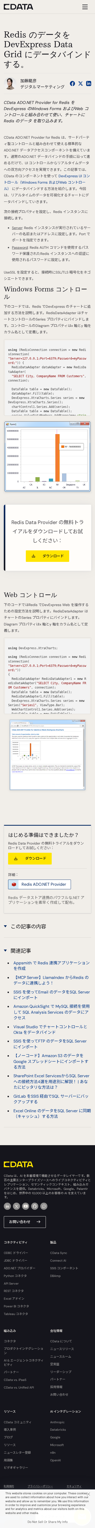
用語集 (8, 1460)
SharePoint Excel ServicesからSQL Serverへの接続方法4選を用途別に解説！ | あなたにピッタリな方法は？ (51, 1081)
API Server (11, 1284)
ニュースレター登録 (17, 1453)
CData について (61, 1341)
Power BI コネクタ (16, 1306)
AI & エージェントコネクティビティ (24, 1362)
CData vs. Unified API (19, 1387)
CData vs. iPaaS (15, 1380)
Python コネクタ (15, 1276)
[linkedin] (7, 1206)
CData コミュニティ (18, 1422)
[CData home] (22, 7)
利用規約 (9, 1486)
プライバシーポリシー (40, 1486)
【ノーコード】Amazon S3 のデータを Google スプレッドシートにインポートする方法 (50, 1061)
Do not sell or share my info (48, 1522)
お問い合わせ (19, 1221)
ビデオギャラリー (16, 1468)
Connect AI (58, 1261)
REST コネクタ (14, 1291)
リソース (10, 1445)
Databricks (58, 1430)
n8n (52, 1453)
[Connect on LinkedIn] (88, 83)
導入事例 (10, 1430)
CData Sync (58, 1253)
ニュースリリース (62, 1349)
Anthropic (57, 1422)
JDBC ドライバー (15, 1261)
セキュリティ (74, 1486)
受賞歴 (54, 1364)
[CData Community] (43, 1206)
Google (55, 1437)
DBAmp (55, 1276)
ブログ (8, 1437)
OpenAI (55, 1460)
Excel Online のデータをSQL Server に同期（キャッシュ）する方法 (52, 1113)
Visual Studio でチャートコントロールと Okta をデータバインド (50, 1029)
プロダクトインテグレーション (23, 1351)
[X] (16, 1206)
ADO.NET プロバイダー (19, 1268)
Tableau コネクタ (16, 1314)
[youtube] (25, 1206)
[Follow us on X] (80, 83)
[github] (34, 1206)
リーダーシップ (60, 1372)
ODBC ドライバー (16, 1253)
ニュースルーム (60, 1357)
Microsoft (57, 1445)
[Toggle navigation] (84, 7)
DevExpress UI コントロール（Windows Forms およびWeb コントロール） (47, 182)
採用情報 (56, 1387)
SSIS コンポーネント (64, 1268)
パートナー (11, 1372)
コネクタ (10, 1341)
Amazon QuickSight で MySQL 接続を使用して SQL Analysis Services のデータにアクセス (51, 1012)
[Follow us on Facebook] (72, 83)
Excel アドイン (14, 1299)
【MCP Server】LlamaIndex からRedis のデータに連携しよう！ (51, 980)
